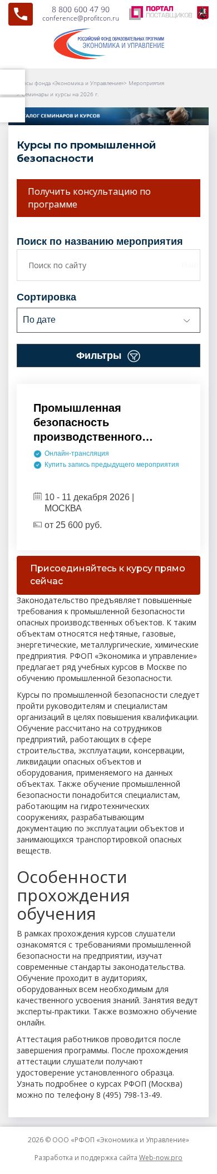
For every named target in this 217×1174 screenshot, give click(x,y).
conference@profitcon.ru (80, 18)
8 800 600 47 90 (81, 9)
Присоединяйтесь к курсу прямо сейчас (107, 574)
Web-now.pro (161, 1157)
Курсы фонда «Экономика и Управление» (70, 83)
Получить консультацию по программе (89, 197)
